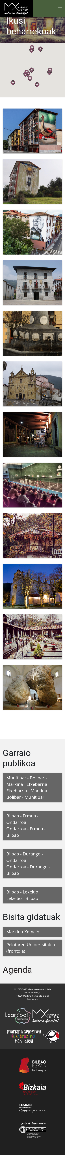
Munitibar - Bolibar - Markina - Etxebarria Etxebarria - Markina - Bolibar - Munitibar (28, 787)
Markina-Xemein (22, 932)
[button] (40, 49)
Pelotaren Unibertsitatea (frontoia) (30, 948)
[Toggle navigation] (60, 8)
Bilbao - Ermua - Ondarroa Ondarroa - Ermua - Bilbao (26, 825)
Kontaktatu (32, 999)
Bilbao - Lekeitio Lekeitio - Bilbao (22, 895)
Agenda (17, 970)
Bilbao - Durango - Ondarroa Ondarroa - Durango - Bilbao (28, 863)
